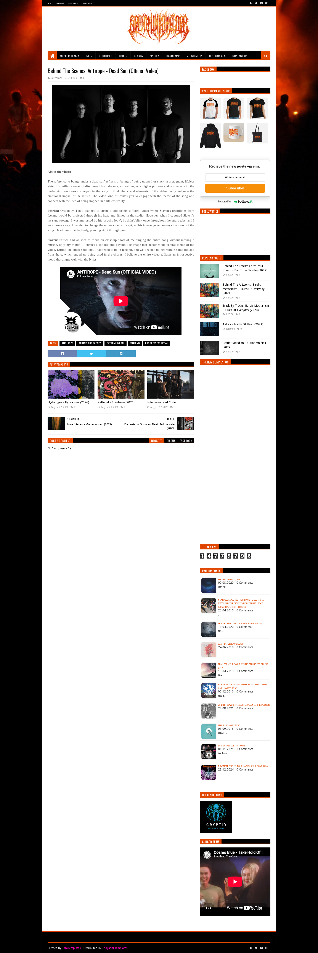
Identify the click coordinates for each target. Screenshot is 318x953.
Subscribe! (235, 188)
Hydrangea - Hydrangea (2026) (68, 402)
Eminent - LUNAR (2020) (229, 579)
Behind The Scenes (90, 343)
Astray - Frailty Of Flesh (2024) (243, 324)
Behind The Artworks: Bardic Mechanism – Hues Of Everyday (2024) (244, 289)
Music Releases (69, 55)
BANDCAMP (173, 55)
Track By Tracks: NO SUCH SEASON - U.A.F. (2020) (240, 623)
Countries (105, 55)
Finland (135, 343)
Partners (60, 3)
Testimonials (217, 55)
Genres (138, 55)
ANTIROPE (67, 343)
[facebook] (251, 3)
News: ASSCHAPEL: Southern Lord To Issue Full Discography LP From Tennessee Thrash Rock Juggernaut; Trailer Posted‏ (241, 603)
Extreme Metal (115, 343)
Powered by (224, 201)
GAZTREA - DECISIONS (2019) (230, 644)
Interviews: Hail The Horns (231, 746)
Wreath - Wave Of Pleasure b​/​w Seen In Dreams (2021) (244, 705)
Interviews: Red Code (161, 402)
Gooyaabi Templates (114, 948)
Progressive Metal (156, 343)
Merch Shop (194, 55)
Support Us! (72, 3)
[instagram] (266, 3)
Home (50, 3)
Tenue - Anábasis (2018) (229, 725)
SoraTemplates (71, 948)
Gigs (89, 55)
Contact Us (87, 3)
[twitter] (256, 3)
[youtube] (261, 3)
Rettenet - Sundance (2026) (116, 402)
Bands (123, 55)
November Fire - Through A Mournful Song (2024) (243, 766)
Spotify (154, 55)
